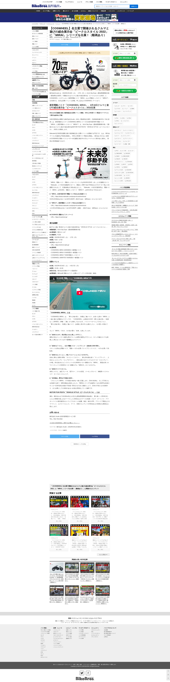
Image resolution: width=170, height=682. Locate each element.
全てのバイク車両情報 (37, 33)
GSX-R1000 (130, 172)
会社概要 (106, 629)
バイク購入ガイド (36, 108)
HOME (38, 11)
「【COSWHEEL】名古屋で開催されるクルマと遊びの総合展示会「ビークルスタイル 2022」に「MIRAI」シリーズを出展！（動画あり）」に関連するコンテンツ (78, 487)
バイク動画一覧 (36, 311)
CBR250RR (119, 153)
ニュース (79, 2)
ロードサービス (82, 636)
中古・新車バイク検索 (45, 629)
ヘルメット (34, 268)
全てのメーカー (44, 657)
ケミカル (34, 287)
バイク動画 (34, 41)
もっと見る (102, 554)
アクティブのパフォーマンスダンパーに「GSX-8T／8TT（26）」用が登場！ (125, 230)
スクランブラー (126, 135)
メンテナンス (121, 11)
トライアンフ (35, 140)
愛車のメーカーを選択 (125, 53)
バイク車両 (35, 31)
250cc (117, 121)
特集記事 (103, 11)
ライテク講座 (69, 633)
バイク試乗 (81, 638)
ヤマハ (33, 127)
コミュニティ (124, 2)
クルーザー (127, 141)
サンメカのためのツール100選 (39, 155)
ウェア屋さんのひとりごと (38, 224)
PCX (117, 150)
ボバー (117, 135)
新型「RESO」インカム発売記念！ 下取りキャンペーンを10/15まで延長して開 (125, 268)
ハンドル (34, 297)
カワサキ (34, 132)
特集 (33, 99)
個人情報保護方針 (108, 631)
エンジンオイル (36, 292)
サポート (34, 62)
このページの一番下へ (168, 678)
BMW (132, 108)
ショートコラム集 (37, 216)
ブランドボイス (94, 636)
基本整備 (34, 160)
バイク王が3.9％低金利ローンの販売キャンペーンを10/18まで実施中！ (125, 263)
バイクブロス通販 (36, 94)
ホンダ (33, 125)
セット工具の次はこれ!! (37, 158)
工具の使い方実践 (36, 163)
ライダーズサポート (111, 2)
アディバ (34, 205)
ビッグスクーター (57, 636)
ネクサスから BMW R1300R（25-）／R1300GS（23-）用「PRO (122, 221)
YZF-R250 (129, 161)
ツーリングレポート (37, 260)
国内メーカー (35, 36)
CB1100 (118, 159)
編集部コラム (36, 80)
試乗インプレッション (37, 105)
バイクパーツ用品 (37, 66)
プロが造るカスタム (37, 122)
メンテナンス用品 (36, 289)
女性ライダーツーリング (38, 255)
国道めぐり (34, 242)
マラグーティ (35, 208)
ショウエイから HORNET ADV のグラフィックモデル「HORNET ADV (125, 197)
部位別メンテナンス (37, 166)
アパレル (34, 271)
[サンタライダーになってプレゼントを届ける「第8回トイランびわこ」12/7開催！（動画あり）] (87, 590)
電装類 (33, 300)
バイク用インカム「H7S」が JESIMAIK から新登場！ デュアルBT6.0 (125, 201)
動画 (65, 39)
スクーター (118, 144)
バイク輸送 (81, 631)
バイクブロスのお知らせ (39, 91)
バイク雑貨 (34, 284)
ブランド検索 (89, 2)
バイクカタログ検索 (45, 631)
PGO (33, 213)
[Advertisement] (80, 465)
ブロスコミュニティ (95, 629)
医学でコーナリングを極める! (39, 232)
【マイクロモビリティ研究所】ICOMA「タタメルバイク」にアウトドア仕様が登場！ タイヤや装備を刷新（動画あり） (103, 577)
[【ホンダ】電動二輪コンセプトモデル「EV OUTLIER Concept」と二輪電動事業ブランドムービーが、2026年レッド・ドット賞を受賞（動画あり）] (57, 567)
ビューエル (34, 190)
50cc (117, 118)
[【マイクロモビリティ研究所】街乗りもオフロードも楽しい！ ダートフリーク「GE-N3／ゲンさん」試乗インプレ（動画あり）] (87, 567)
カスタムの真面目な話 (37, 229)
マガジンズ (42, 23)
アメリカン (118, 141)
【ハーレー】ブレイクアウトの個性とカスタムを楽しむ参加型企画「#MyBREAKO (125, 259)
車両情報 (34, 103)
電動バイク (34, 44)
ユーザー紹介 (69, 636)
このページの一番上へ (168, 671)
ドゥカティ (34, 138)
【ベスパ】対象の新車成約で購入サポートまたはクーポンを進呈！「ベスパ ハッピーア (125, 249)
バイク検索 (59, 2)
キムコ (42, 653)
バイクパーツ (35, 68)
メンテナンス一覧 (36, 151)
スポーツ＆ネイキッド (58, 635)
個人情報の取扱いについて (110, 633)
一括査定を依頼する (125, 90)
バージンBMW (56, 643)
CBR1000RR (126, 156)
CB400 (117, 156)
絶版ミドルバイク (93, 11)
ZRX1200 (128, 181)
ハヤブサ (127, 175)
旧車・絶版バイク (36, 113)
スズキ (33, 130)
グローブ (34, 279)
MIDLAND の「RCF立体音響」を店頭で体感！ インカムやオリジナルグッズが (124, 254)
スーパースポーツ (129, 130)
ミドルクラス (125, 121)
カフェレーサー (120, 133)
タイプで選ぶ (46, 11)
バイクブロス (35, 23)
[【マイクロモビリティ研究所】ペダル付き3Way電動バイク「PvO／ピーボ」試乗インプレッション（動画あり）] (72, 567)
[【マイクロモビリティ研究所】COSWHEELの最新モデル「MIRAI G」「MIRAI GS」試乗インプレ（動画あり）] (72, 590)
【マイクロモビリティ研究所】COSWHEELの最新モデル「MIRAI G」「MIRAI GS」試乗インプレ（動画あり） (72, 600)
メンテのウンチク (36, 168)
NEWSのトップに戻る (80, 444)
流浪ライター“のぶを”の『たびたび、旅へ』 (39, 235)
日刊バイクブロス (36, 82)
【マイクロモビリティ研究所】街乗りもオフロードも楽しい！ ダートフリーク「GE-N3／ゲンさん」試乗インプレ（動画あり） (87, 577)
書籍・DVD (35, 88)
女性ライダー (69, 635)
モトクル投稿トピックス (38, 76)
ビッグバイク (119, 123)
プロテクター (35, 281)
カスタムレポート (95, 635)
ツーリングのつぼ (36, 227)
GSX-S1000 (119, 175)
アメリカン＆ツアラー (58, 638)
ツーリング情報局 (36, 252)
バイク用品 (34, 71)
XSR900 (125, 167)
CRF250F (127, 153)
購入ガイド (66, 11)
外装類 (33, 302)
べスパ (42, 648)
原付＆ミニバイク (57, 633)
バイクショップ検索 (45, 633)
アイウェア (34, 274)
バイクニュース (50, 23)
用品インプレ (36, 263)
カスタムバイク (36, 110)
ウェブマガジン (69, 2)
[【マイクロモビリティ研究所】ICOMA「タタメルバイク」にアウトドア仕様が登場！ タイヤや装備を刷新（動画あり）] (103, 567)
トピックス (112, 11)
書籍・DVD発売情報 (38, 86)
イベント (58, 23)
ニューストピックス (37, 52)
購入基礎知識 (36, 119)
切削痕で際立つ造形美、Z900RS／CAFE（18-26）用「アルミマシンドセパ (124, 225)
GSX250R (128, 170)
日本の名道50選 (36, 250)
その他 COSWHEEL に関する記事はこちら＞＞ (65, 423)
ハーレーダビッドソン (37, 135)
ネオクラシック (130, 133)
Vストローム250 (120, 172)
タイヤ (33, 305)
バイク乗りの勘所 (36, 222)
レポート (34, 60)
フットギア (34, 276)
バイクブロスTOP (47, 2)
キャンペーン (35, 55)
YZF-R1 (118, 167)
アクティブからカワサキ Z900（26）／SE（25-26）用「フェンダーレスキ (123, 239)
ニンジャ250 (119, 178)
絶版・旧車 (127, 144)
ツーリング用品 (36, 266)
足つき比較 (75, 11)
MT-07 (124, 164)
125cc (123, 118)
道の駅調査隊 (35, 244)
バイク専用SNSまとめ (38, 74)
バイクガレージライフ (83, 633)
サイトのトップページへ (168, 675)
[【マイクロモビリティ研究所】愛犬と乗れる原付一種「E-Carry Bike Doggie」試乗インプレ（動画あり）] (57, 590)
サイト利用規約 (107, 635)
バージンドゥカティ (57, 645)
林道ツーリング (36, 247)
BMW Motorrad (35, 143)
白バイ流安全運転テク (37, 334)
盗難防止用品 (35, 294)
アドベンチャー (128, 138)
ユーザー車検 (35, 171)
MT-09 (130, 164)
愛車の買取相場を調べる (125, 58)
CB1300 (125, 159)
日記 (92, 631)
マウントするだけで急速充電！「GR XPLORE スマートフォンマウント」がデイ (124, 211)
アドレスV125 (119, 170)
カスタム (83, 11)
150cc (129, 118)
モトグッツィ (35, 200)
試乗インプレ (56, 11)
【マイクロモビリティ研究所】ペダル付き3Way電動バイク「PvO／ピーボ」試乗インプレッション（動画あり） (72, 577)
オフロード (118, 138)
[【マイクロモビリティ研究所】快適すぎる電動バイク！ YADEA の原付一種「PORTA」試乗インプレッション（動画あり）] (103, 590)
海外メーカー (35, 38)
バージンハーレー (57, 641)
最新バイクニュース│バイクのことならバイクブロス (85, 618)
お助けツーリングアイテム (38, 257)
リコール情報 (35, 46)
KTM (33, 211)
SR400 (117, 164)
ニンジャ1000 (119, 181)
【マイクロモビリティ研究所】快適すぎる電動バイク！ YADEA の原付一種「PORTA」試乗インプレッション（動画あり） (102, 600)
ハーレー (126, 108)
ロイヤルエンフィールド (38, 146)
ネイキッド (118, 130)
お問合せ (106, 636)
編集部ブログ (69, 638)
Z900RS (128, 178)
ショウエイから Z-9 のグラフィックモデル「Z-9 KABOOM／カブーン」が (125, 192)
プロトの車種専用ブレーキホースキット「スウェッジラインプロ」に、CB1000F (125, 235)
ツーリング (131, 11)
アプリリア (34, 203)
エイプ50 (124, 150)
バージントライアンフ (58, 647)
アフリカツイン (120, 161)
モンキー (132, 150)
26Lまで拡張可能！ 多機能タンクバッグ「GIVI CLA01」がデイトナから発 (125, 206)
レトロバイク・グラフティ (38, 219)
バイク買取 (99, 2)
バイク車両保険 (82, 635)
